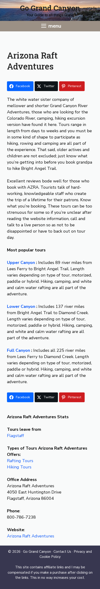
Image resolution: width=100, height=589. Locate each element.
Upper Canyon (21, 262)
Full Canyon (19, 350)
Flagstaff (15, 435)
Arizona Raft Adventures (30, 536)
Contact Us (62, 551)
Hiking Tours (19, 467)
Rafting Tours (20, 461)
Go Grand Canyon (50, 8)
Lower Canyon (21, 306)
